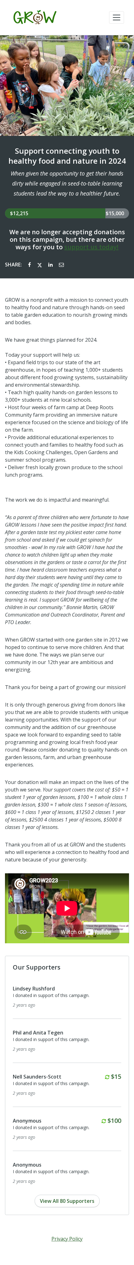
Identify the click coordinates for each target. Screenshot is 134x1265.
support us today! (91, 247)
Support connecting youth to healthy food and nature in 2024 (67, 156)
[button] (116, 17)
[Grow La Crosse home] (35, 17)
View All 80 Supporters (67, 1201)
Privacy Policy (67, 1238)
